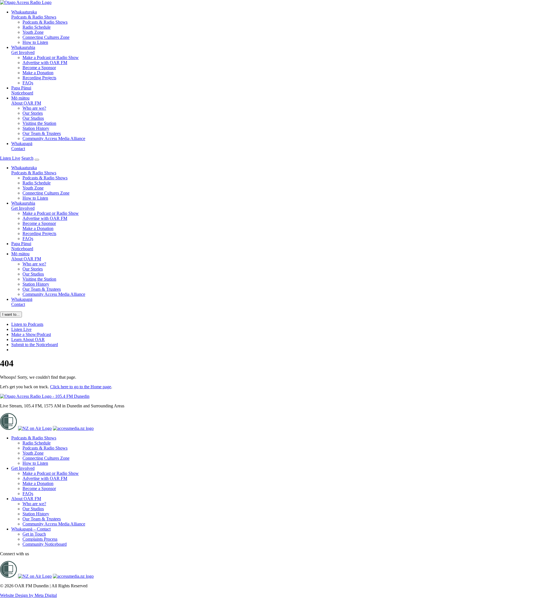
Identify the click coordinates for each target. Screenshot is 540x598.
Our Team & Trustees (41, 133)
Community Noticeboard (44, 544)
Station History (35, 128)
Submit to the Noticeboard (34, 344)
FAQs (27, 82)
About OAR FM (26, 100)
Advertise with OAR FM (44, 62)
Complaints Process (39, 539)
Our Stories (32, 113)
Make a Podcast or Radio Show (50, 57)
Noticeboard (22, 90)
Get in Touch (34, 534)
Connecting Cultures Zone (45, 37)
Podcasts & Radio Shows (33, 14)
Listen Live (21, 329)
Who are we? (34, 108)
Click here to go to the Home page (80, 386)
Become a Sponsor (39, 67)
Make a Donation (37, 72)
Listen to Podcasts (27, 324)
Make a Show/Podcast (31, 334)
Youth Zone (33, 32)
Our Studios (33, 118)
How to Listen (35, 42)
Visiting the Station (39, 123)
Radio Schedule (36, 27)
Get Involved (23, 50)
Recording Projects (39, 77)
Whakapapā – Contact (31, 529)
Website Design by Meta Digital (28, 595)
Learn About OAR (28, 339)
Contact (21, 146)
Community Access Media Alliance (53, 138)
